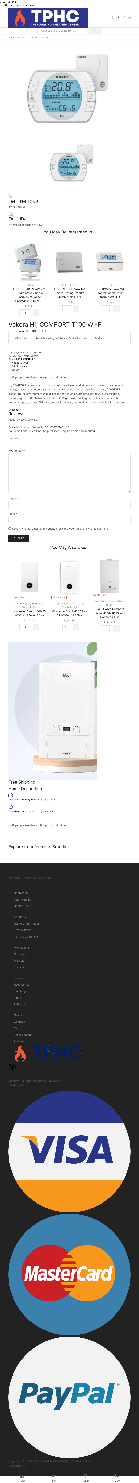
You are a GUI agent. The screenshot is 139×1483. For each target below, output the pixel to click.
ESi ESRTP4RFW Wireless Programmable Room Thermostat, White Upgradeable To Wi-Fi (29, 295)
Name (13, 499)
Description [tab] (14, 409)
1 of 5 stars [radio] (9, 443)
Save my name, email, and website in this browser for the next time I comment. (61, 528)
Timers (44, 37)
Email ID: (16, 218)
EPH (64, 285)
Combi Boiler (22, 603)
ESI (24, 285)
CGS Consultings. (38, 1465)
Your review (17, 450)
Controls (33, 37)
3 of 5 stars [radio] (23, 443)
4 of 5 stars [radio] (33, 443)
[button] (36, 312)
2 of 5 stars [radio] (15, 443)
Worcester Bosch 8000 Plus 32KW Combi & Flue (69, 613)
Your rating (15, 438)
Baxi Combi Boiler (105, 601)
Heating (22, 37)
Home (12, 37)
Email (12, 514)
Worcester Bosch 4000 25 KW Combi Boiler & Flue (29, 613)
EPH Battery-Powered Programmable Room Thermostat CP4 (110, 293)
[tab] (69, 409)
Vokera (34, 355)
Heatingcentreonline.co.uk (107, 1461)
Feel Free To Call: (25, 201)
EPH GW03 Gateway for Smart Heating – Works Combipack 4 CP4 (69, 293)
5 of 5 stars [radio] (44, 443)
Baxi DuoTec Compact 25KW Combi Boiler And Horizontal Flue (110, 613)
